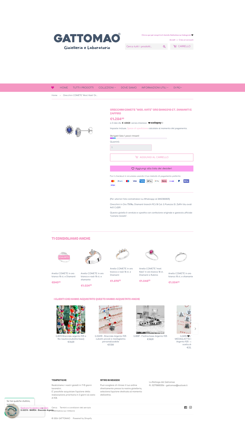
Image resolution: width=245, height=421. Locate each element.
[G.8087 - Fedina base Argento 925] (150, 319)
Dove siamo (129, 87)
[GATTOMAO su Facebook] (185, 408)
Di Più (177, 87)
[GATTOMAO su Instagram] (190, 408)
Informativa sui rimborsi (63, 411)
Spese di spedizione (137, 128)
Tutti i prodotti (83, 87)
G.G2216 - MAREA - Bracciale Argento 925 (38, 410)
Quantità (114, 142)
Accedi (172, 40)
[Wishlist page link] (52, 87)
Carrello (184, 46)
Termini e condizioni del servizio (75, 408)
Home (64, 87)
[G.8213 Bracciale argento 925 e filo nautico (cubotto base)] (71, 319)
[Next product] (195, 328)
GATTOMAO (64, 418)
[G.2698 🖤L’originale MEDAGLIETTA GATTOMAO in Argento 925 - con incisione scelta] (190, 319)
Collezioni (106, 87)
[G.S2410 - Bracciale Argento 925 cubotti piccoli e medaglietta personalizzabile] (110, 319)
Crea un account (186, 40)
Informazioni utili (154, 87)
